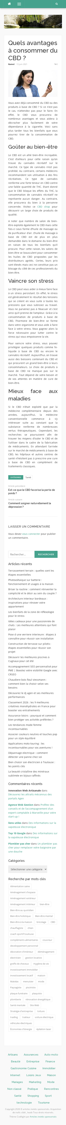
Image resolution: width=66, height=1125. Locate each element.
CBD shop (43, 206)
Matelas (14, 981)
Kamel (11, 64)
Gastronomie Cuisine (23, 1068)
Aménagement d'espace (22, 892)
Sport (48, 1095)
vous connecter (31, 533)
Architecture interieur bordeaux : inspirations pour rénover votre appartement (27, 602)
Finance (50, 1061)
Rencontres (51, 1089)
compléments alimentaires (24, 940)
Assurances (31, 1054)
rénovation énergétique (38, 999)
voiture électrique (44, 1017)
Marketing (35, 1082)
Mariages (17, 1082)
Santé (28, 477)
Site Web (34, 1005)
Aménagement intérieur (22, 904)
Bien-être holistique (20, 916)
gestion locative (33, 957)
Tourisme (44, 1102)
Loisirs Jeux (33, 1075)
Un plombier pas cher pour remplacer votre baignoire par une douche (32, 847)
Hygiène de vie (41, 963)
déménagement (46, 951)
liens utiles (14, 823)
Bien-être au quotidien (22, 910)
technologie (24, 1102)
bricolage (41, 922)
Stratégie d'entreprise (21, 1011)
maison (41, 975)
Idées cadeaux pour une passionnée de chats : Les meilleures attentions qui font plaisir (32, 625)
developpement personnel (24, 945)
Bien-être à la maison (21, 922)
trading (14, 1017)
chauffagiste (16, 928)
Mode (51, 1082)
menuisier (28, 981)
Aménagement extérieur (23, 898)
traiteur (26, 1017)
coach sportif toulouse (22, 934)
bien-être (44, 904)
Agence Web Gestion (20, 804)
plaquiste (37, 993)
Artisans (13, 1054)
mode (41, 981)
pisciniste (31, 987)
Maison (51, 1075)
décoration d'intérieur (21, 951)
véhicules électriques (21, 1023)
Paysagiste (15, 987)
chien (30, 928)
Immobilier (48, 1068)
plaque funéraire (18, 993)
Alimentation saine (20, 886)
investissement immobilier (24, 969)
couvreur (47, 940)
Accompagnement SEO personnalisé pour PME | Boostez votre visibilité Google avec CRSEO (32, 670)
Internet (15, 1075)
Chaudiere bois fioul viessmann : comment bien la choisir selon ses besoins (28, 683)
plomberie (15, 999)
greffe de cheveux (19, 963)
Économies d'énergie (21, 1029)
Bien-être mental (44, 916)
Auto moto (51, 1054)
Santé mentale (17, 1005)
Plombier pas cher (19, 843)
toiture (41, 1011)
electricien (15, 957)
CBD (53, 922)
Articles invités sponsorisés (43, 1116)
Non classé (14, 1089)
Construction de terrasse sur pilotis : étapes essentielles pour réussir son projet (29, 647)
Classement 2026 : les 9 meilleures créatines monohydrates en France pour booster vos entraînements (32, 706)
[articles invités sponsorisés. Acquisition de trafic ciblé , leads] (33, 21)
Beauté (15, 1061)
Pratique (32, 1089)
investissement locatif (21, 975)
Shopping (33, 1095)
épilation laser (43, 1029)
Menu (17, 4)
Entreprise (32, 1061)
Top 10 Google (17, 833)
